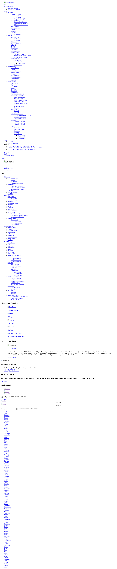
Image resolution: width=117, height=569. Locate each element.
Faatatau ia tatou (8, 6)
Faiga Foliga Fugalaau (20, 19)
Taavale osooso (15, 52)
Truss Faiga (17, 17)
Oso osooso (14, 104)
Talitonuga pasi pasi (13, 8)
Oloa (5, 11)
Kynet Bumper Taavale (20, 57)
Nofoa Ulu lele (18, 128)
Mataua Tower (15, 68)
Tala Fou (6, 152)
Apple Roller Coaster (20, 118)
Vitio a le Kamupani (13, 143)
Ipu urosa (16, 112)
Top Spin (13, 80)
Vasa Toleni (21, 62)
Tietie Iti (10, 35)
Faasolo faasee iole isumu (21, 23)
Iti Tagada (13, 45)
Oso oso (16, 108)
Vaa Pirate (13, 31)
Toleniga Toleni (15, 58)
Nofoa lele (14, 126)
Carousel (13, 120)
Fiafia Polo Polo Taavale (17, 94)
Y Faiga (16, 15)
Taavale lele (14, 91)
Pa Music (13, 74)
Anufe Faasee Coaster (20, 117)
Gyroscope (14, 49)
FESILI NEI (4, 381)
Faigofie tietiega (12, 66)
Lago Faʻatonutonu (19, 97)
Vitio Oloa (10, 141)
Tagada (13, 85)
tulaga (9, 151)
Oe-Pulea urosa (18, 98)
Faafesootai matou (9, 155)
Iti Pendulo (14, 42)
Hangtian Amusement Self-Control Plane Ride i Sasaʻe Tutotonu (25, 147)
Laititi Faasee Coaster (17, 114)
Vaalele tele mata (15, 51)
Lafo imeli (3, 399)
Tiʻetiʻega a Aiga (12, 81)
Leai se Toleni (18, 65)
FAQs (5, 154)
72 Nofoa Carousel (19, 121)
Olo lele (13, 29)
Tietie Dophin (14, 92)
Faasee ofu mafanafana (20, 22)
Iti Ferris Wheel (15, 37)
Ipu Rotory (14, 109)
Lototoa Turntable (16, 34)
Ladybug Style (22, 138)
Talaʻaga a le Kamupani (14, 9)
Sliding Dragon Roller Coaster (22, 115)
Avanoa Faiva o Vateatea (21, 103)
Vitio (5, 140)
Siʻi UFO (13, 46)
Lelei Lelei (17, 131)
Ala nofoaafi (17, 60)
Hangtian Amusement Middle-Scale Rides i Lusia (21, 146)
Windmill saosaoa (15, 77)
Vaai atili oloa (12, 357)
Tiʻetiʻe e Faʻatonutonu (17, 95)
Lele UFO (14, 32)
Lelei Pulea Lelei (19, 101)
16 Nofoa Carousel (19, 123)
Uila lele (16, 132)
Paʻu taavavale (15, 20)
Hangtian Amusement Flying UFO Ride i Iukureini (21, 149)
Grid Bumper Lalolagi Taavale (22, 55)
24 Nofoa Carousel (19, 124)
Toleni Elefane (22, 63)
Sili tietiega (11, 12)
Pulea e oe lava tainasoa (20, 100)
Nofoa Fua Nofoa (19, 129)
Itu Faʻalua (17, 40)
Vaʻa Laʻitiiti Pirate (16, 43)
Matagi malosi (15, 78)
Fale (5, 5)
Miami (12, 88)
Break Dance (14, 83)
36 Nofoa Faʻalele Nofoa (16, 337)
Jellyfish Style (21, 137)
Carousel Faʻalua (15, 28)
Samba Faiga (21, 135)
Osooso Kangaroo (19, 106)
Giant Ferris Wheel (16, 14)
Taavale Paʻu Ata (19, 54)
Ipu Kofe (16, 111)
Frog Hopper (14, 48)
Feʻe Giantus (14, 86)
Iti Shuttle (13, 89)
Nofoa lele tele (15, 26)
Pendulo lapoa (15, 72)
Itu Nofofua (17, 38)
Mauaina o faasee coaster (21, 25)
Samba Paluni (18, 134)
